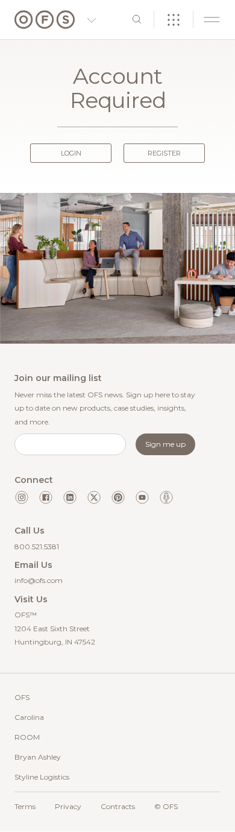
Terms (25, 806)
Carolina (29, 717)
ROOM (27, 737)
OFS (22, 697)
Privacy (68, 806)
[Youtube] (142, 497)
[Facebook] (46, 497)
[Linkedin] (70, 497)
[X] (94, 497)
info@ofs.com (38, 580)
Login (71, 153)
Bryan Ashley (37, 756)
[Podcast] (166, 497)
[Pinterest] (118, 497)
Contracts (118, 806)
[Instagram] (21, 497)
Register (164, 153)
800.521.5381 (36, 546)
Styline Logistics (41, 776)
